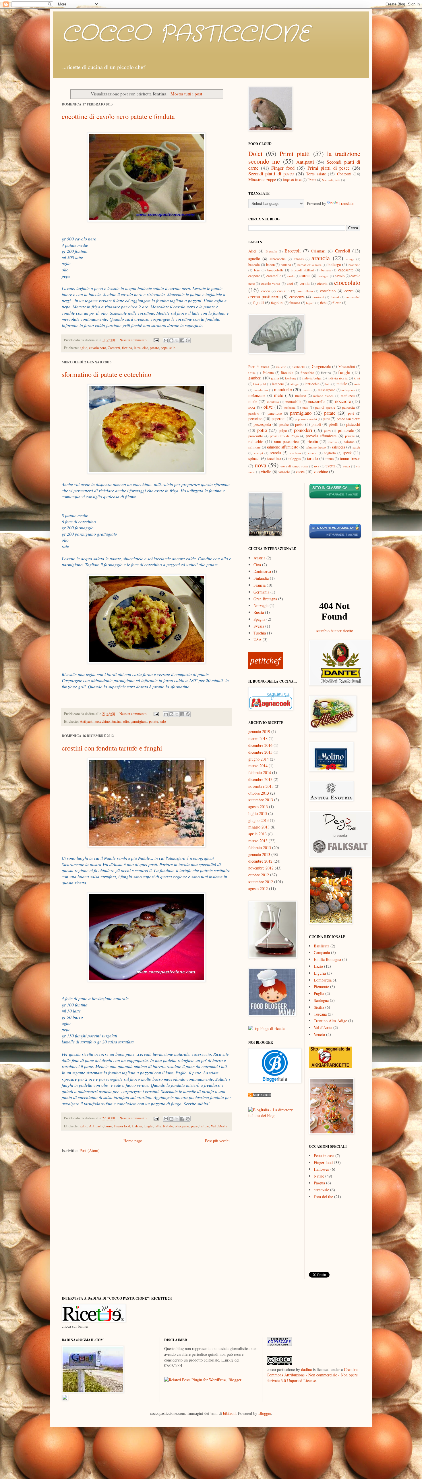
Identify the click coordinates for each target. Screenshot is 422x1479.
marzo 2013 (258, 840)
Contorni (114, 347)
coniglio (283, 291)
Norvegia (260, 605)
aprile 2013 (257, 834)
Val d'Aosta (219, 1126)
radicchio (255, 441)
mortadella (293, 401)
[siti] (335, 537)
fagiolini (277, 302)
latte (137, 347)
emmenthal (353, 297)
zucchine (321, 471)
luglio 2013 (257, 813)
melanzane (256, 395)
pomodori (303, 430)
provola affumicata (321, 435)
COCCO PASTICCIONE (186, 34)
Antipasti (87, 721)
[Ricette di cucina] (265, 667)
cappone (254, 275)
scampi (258, 453)
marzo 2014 (258, 765)
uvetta (330, 466)
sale (172, 347)
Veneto (319, 1034)
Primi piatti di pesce (328, 167)
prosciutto (255, 436)
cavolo (339, 275)
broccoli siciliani (302, 270)
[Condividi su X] (177, 340)
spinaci (254, 458)
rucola (332, 442)
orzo (305, 407)
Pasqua (319, 1183)
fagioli (258, 302)
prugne (350, 436)
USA (257, 639)
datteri (335, 297)
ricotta (312, 441)
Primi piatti (295, 153)
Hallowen (321, 1169)
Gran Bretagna (265, 599)
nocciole (343, 401)
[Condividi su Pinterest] (188, 340)
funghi (148, 1126)
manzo (307, 390)
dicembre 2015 (260, 752)
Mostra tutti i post (186, 94)
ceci (290, 283)
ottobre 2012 (258, 874)
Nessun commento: (133, 340)
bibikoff (229, 1413)
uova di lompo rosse (294, 466)
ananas (299, 258)
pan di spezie (325, 407)
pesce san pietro (348, 418)
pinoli (316, 424)
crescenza (297, 296)
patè (351, 413)
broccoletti (275, 270)
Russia (258, 612)
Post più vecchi (217, 1140)
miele (252, 401)
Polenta (268, 372)
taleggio (295, 458)
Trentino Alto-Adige (330, 1020)
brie (257, 270)
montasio (273, 401)
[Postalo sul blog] (171, 340)
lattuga (294, 384)
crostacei (318, 297)
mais (357, 384)
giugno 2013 (258, 820)
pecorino (255, 418)
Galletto (281, 367)
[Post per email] (156, 340)
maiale (341, 383)
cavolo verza (270, 283)
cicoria (322, 283)
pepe (164, 347)
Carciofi (342, 250)
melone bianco (323, 395)
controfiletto (305, 291)
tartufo (204, 1126)
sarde (356, 447)
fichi (323, 302)
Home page (132, 1140)
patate (154, 347)
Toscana (320, 1014)
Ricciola (287, 372)
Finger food (122, 1126)
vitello (266, 471)
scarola (275, 452)
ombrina (289, 407)
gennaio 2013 (259, 854)
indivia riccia (338, 378)
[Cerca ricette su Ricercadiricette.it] (266, 1028)
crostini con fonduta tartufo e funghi (112, 748)
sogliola (330, 452)
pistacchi (353, 424)
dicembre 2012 (260, 861)
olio (145, 347)
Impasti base (292, 179)
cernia (304, 283)
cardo (291, 276)
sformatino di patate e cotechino (106, 374)
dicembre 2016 (260, 745)
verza (346, 466)
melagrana (348, 390)
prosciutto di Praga (284, 436)
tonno (330, 458)
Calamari (318, 251)
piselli (333, 424)
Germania (261, 592)
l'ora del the (323, 1196)
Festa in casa (324, 1155)
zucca (300, 471)
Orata (251, 373)
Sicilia (319, 1007)
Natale (168, 1126)
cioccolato (347, 282)
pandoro (254, 413)
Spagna (259, 619)
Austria (259, 558)
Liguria (320, 973)
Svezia (258, 626)
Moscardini (346, 366)
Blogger (264, 1413)
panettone (275, 413)
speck (347, 452)
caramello (273, 275)
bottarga (334, 264)
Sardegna (321, 1000)
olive (268, 406)
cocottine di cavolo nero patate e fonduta (118, 116)
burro (108, 1126)
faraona (294, 302)
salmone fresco (316, 447)
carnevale (321, 1189)
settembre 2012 (260, 881)
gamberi (255, 378)
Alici (252, 251)
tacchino (274, 458)
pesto (299, 424)
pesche (284, 424)
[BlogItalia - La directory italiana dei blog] (274, 1115)
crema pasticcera (264, 296)
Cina (257, 564)
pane (185, 1126)
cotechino (102, 721)
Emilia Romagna (327, 959)
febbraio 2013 (259, 847)
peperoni (279, 418)
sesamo (312, 453)
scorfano (295, 453)
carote (305, 275)
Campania (322, 952)
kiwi (357, 378)
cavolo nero (97, 347)
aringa (350, 259)
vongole (284, 471)
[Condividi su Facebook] (182, 340)
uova (260, 465)
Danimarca (262, 571)
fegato (310, 303)
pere (326, 418)
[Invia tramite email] (166, 340)
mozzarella (316, 401)
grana (275, 378)
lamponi (278, 383)
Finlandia (261, 578)
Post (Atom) (90, 1150)
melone (300, 395)
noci (251, 407)
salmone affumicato (282, 447)
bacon (270, 264)
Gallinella (299, 367)
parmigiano (139, 721)
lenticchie (312, 383)
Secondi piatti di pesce (271, 173)
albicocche (278, 258)
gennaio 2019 (259, 731)
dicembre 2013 (260, 779)
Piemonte (321, 986)
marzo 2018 (258, 738)
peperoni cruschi (306, 419)
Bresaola (271, 251)
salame (349, 441)
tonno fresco (350, 458)
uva (316, 466)
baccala (254, 264)
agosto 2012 (258, 888)
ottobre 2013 (258, 793)
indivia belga (312, 378)
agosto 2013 (258, 806)
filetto (336, 302)
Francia (259, 585)
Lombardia (323, 980)
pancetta (348, 407)
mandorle (283, 389)
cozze (348, 290)
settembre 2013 (260, 799)
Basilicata (321, 946)
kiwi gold (259, 384)
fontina (127, 347)
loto (327, 384)
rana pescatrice (286, 441)
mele (278, 395)
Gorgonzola (321, 366)
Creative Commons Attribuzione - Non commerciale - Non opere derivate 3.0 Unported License (312, 1375)
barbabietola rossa (309, 265)
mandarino (260, 390)
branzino (354, 265)
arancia (320, 257)
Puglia (319, 993)
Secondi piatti (331, 180)
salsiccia (338, 447)
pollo (262, 430)
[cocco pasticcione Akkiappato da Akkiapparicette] (330, 1066)
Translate (346, 203)
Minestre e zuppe (262, 179)
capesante (345, 270)
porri (327, 430)
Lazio (318, 966)
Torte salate (316, 174)
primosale (346, 430)
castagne (323, 276)
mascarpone (326, 389)
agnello (254, 258)
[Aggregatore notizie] (259, 1095)
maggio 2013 (259, 827)
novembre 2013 (261, 786)
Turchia (259, 633)
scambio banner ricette (334, 630)
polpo (283, 430)
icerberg (290, 378)
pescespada (262, 424)
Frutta (311, 179)
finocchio (307, 372)
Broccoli (292, 250)
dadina (306, 1369)
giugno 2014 (258, 759)
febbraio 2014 (259, 772)
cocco (265, 291)
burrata (326, 270)
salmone (254, 447)
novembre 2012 (261, 868)
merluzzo (348, 395)
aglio (83, 347)
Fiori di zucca (258, 366)
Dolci (255, 153)
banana (286, 264)
